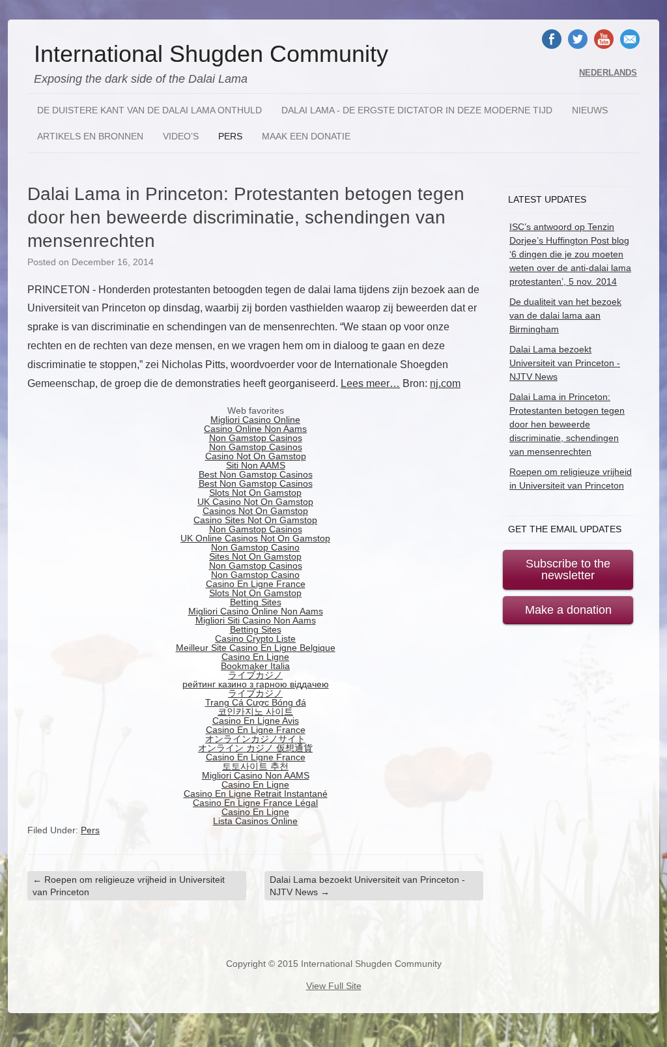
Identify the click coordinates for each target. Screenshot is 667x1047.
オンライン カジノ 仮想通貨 (255, 748)
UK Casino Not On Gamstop (255, 501)
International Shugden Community (211, 54)
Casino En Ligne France (255, 584)
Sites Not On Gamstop (255, 556)
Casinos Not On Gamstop (255, 511)
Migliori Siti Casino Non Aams (255, 620)
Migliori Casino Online (255, 419)
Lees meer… (370, 383)
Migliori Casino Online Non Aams (255, 611)
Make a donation (568, 609)
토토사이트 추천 (255, 766)
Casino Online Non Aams (255, 428)
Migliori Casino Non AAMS (255, 775)
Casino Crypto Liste (255, 638)
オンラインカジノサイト (255, 739)
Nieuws (590, 110)
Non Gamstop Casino (255, 547)
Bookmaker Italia (255, 666)
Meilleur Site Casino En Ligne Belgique (255, 647)
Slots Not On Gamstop (255, 492)
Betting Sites (255, 602)
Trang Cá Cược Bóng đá (255, 702)
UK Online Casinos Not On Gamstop (255, 538)
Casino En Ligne (255, 657)
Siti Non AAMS (255, 465)
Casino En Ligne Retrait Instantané (256, 793)
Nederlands (608, 73)
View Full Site (334, 986)
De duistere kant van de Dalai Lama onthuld (149, 110)
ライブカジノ (255, 675)
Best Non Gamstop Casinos (256, 474)
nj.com (445, 383)
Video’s (181, 136)
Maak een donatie (306, 136)
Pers (230, 136)
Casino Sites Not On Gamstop (255, 520)
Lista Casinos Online (255, 821)
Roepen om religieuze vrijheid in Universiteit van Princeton (129, 885)
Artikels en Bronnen (90, 136)
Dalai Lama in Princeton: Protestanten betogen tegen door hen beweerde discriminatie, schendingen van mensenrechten (567, 424)
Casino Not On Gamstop (255, 456)
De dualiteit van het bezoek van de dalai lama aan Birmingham (565, 315)
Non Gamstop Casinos (255, 438)
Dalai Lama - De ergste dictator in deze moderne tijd (416, 110)
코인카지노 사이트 (255, 711)
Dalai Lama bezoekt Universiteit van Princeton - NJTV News (367, 885)
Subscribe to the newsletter (568, 569)
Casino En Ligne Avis (255, 720)
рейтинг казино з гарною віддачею (255, 684)
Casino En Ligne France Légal (255, 802)
